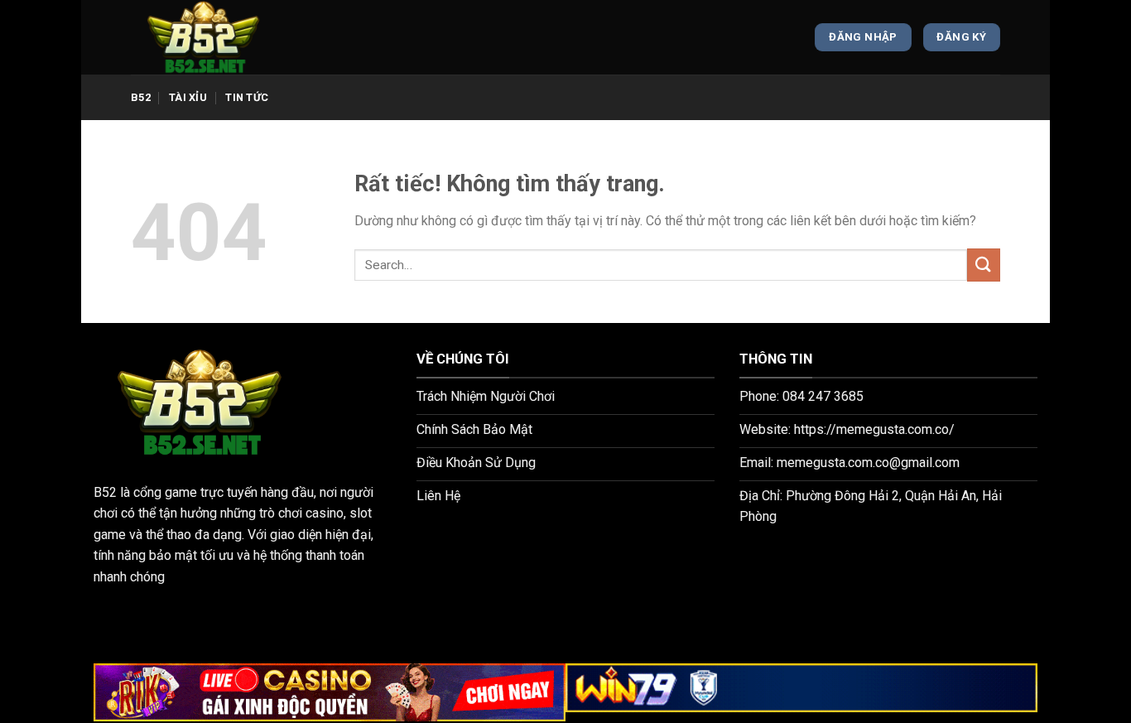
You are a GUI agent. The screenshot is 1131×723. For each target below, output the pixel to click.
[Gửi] (983, 264)
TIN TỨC (246, 97)
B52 (141, 97)
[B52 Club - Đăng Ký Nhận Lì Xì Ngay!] (213, 37)
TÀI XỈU (188, 97)
